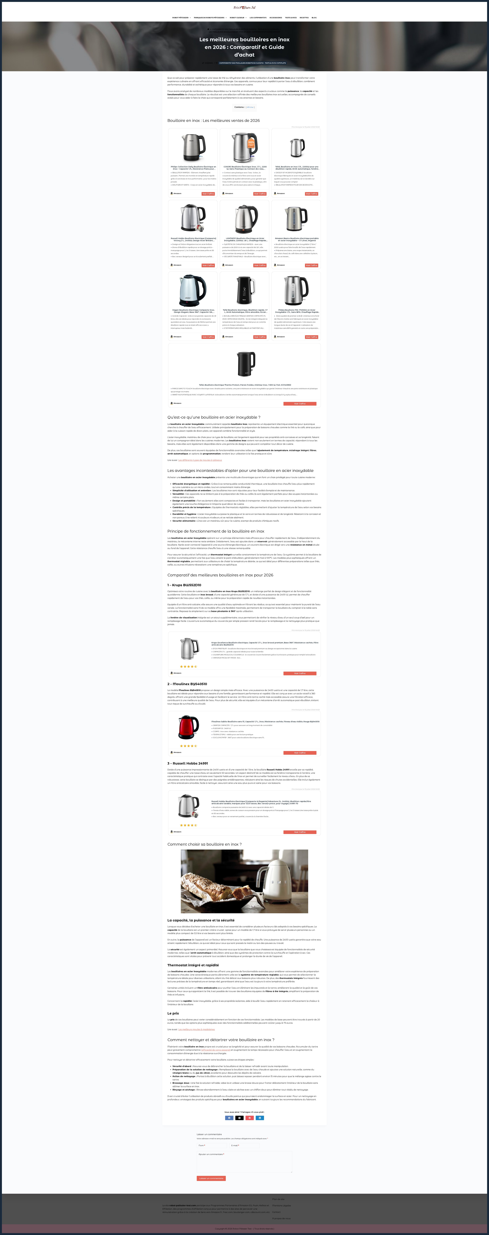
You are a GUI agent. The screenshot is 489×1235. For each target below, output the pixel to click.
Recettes (304, 18)
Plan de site (278, 1199)
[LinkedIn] (260, 1118)
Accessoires (276, 18)
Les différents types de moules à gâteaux (200, 460)
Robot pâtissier (180, 18)
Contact (276, 1212)
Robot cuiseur (237, 18)
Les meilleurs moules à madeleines (196, 1029)
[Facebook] (229, 1118)
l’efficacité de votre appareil (215, 1050)
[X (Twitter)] (239, 1118)
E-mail (235, 1145)
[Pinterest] (250, 1118)
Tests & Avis (291, 18)
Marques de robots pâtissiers (209, 18)
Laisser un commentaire (211, 1178)
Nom (202, 1145)
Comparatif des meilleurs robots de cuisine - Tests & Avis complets (252, 63)
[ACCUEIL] (208, 29)
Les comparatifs (258, 18)
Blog (314, 18)
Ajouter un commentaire (211, 1154)
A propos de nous (281, 1218)
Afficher (250, 107)
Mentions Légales (281, 1205)
